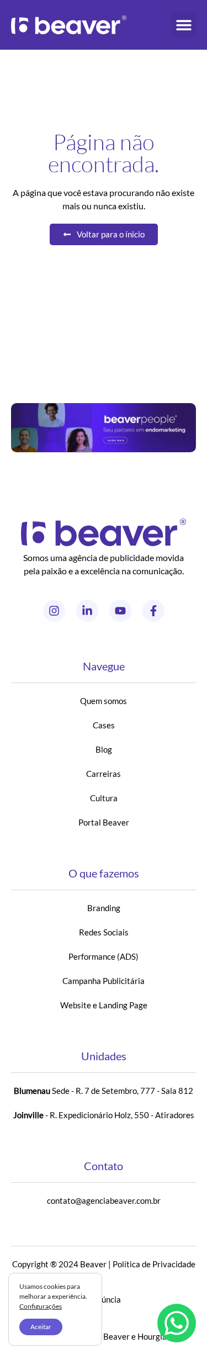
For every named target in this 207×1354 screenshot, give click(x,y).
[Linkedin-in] (87, 611)
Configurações (40, 1306)
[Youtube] (120, 611)
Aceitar (40, 1327)
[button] (183, 25)
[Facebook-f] (153, 611)
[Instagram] (54, 611)
